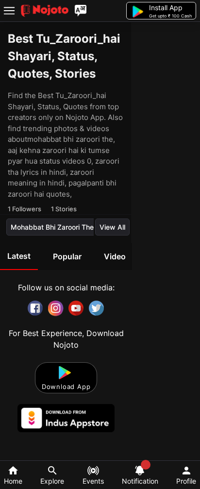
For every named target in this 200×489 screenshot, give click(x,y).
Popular (67, 256)
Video (115, 256)
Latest (19, 256)
